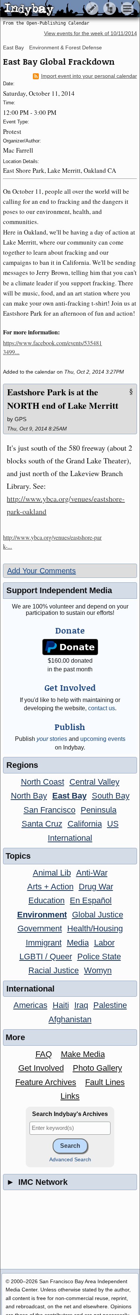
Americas (30, 1005)
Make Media (83, 1054)
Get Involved (41, 1068)
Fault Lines (105, 1082)
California (85, 823)
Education (46, 900)
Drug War (96, 886)
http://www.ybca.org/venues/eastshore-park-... (52, 541)
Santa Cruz (42, 823)
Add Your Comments (41, 571)
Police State (99, 956)
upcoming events (102, 739)
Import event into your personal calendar (89, 76)
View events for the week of (90, 33)
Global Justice (97, 914)
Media (78, 942)
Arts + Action (50, 886)
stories (52, 739)
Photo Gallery (97, 1068)
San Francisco (49, 810)
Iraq (81, 1005)
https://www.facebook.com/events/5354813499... (52, 347)
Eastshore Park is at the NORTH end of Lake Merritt (62, 398)
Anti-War (92, 872)
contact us (101, 708)
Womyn (98, 970)
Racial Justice (53, 970)
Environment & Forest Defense (65, 47)
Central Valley (94, 782)
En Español (91, 900)
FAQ (43, 1054)
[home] (70, 9)
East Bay (13, 47)
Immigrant (44, 942)
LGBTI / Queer (45, 956)
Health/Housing (95, 928)
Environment (42, 914)
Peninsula (98, 810)
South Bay (111, 795)
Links (70, 1096)
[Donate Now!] (70, 647)
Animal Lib (52, 872)
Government (40, 928)
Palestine (110, 1005)
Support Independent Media (59, 590)
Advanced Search (70, 1159)
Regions (22, 765)
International (70, 838)
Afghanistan (70, 1019)
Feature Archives (45, 1082)
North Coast (42, 782)
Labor (104, 942)
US (113, 823)
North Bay (29, 795)
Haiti (61, 1005)
